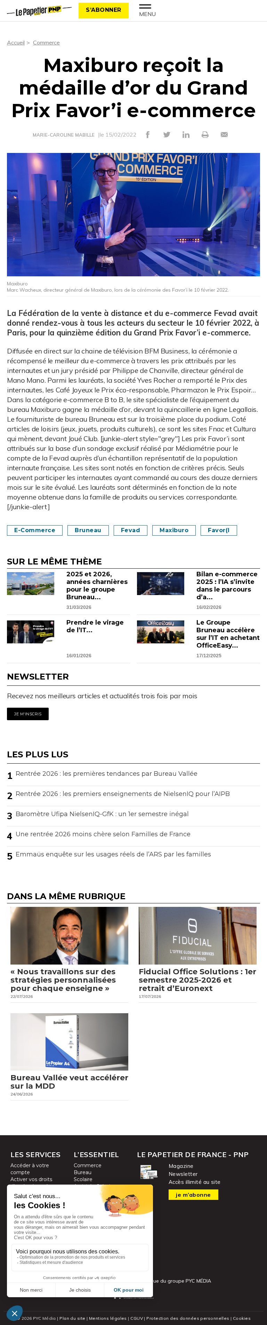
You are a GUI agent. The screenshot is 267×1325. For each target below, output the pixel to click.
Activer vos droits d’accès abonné (31, 1182)
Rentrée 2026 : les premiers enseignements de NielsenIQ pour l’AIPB (123, 794)
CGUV (136, 1318)
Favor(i (219, 530)
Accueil (16, 42)
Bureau (82, 1172)
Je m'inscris (27, 714)
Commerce (46, 42)
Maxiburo (174, 530)
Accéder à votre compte (29, 1169)
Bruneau (88, 530)
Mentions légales (108, 1318)
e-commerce (34, 530)
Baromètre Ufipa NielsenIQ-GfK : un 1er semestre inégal (102, 814)
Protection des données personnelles (187, 1318)
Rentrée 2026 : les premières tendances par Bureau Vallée (106, 774)
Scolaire (83, 1179)
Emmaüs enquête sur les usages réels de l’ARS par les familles (113, 854)
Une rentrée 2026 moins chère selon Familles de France (103, 834)
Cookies (242, 1318)
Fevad (130, 530)
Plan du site (72, 1318)
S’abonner (103, 10)
